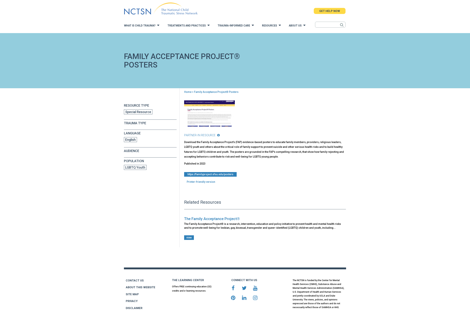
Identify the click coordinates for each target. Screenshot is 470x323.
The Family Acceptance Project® (212, 219)
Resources (270, 25)
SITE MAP (132, 294)
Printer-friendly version (201, 181)
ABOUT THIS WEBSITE (140, 287)
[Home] (161, 9)
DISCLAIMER (134, 308)
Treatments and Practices (187, 25)
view (189, 237)
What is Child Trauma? (140, 25)
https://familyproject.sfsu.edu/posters (210, 174)
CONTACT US (135, 280)
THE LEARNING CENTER (188, 280)
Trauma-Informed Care (235, 25)
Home (187, 91)
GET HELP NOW (329, 11)
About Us (296, 25)
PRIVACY (132, 301)
